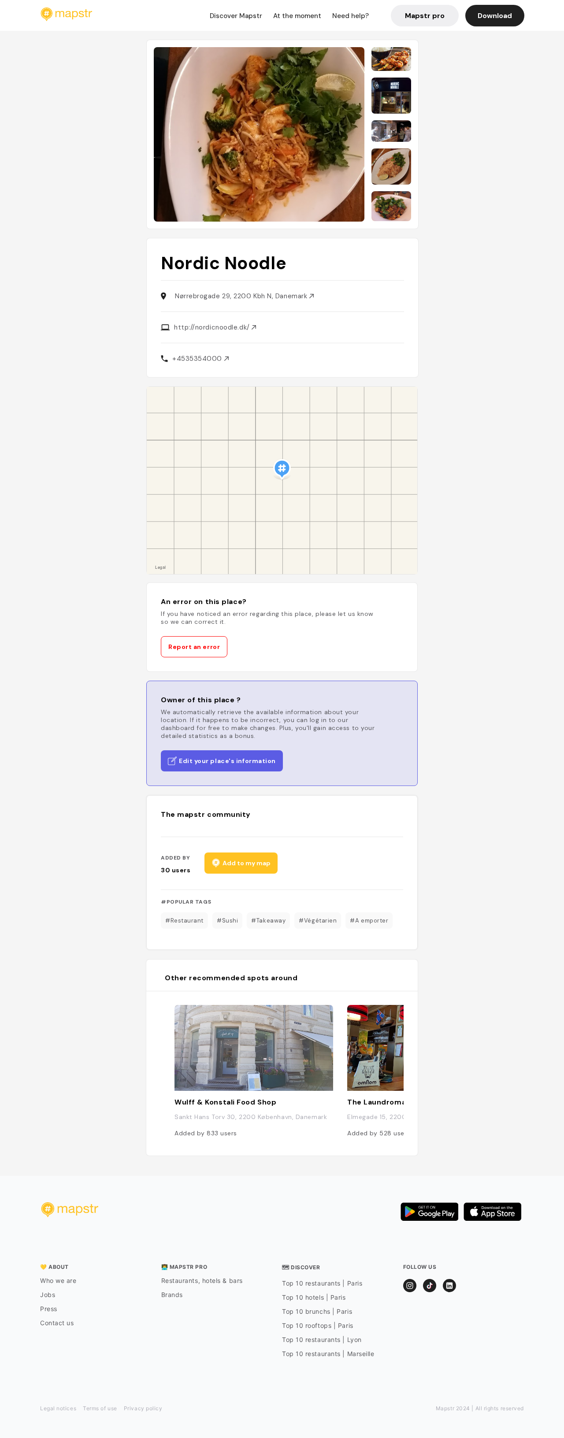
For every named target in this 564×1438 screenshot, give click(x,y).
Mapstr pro (425, 15)
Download (495, 15)
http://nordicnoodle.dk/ (213, 327)
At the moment (297, 15)
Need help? (350, 15)
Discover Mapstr (236, 15)
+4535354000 (198, 358)
